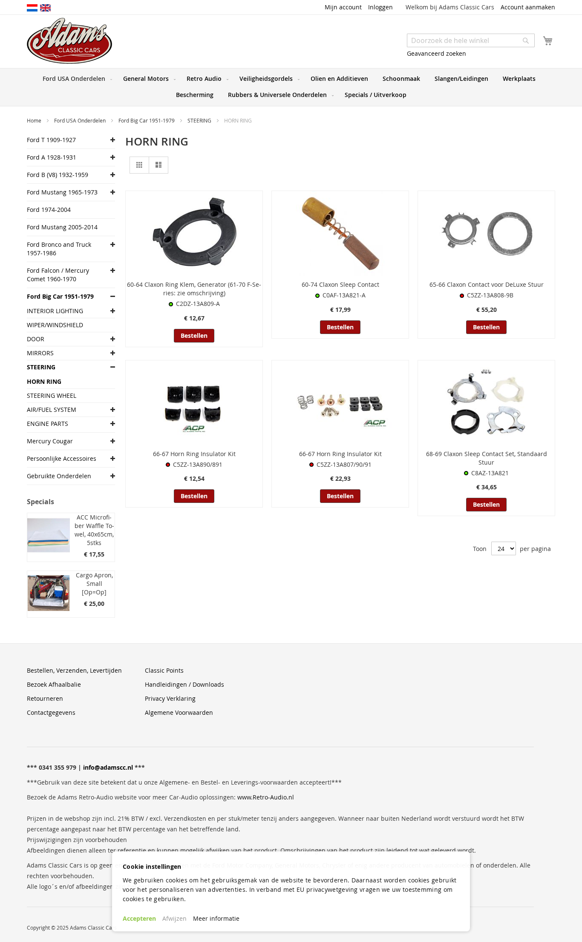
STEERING (200, 120)
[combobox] (471, 40)
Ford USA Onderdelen (80, 120)
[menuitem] (75, 79)
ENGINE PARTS (47, 424)
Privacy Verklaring (170, 698)
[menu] (291, 87)
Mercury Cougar (50, 441)
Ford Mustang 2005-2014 (62, 227)
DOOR (35, 339)
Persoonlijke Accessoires (61, 458)
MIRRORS (40, 353)
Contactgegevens (51, 712)
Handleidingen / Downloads (184, 684)
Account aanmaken (528, 7)
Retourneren (45, 698)
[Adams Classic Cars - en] (45, 7)
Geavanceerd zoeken (436, 53)
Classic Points (164, 670)
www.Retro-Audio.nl (265, 797)
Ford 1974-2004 (49, 210)
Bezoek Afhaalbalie (54, 684)
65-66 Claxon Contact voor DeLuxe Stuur (486, 284)
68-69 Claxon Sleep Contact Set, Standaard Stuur (486, 458)
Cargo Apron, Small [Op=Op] (94, 583)
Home (35, 120)
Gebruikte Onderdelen (59, 476)
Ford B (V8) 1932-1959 (57, 175)
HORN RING (44, 381)
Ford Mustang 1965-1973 (62, 192)
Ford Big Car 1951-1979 (147, 120)
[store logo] (69, 41)
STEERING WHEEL (51, 395)
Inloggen (380, 7)
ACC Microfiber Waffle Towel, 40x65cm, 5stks (94, 530)
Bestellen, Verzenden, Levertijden (74, 670)
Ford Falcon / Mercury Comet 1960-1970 (58, 274)
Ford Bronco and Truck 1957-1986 (59, 248)
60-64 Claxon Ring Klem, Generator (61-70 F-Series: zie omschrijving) (194, 288)
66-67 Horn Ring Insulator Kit (194, 454)
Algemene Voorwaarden (179, 712)
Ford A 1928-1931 (51, 157)
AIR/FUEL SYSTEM (51, 409)
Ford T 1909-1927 (51, 140)
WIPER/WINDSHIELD (55, 325)
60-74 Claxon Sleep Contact (340, 284)
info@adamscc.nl (108, 767)
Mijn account (343, 7)
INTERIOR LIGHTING (55, 311)
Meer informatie (216, 918)
